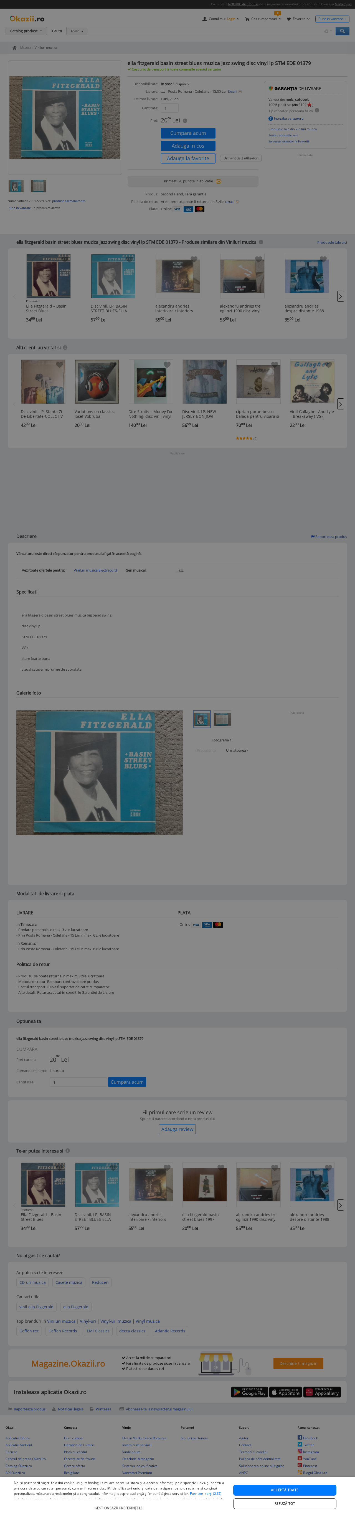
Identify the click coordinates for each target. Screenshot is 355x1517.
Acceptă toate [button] (284, 1490)
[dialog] (177, 1497)
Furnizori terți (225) (205, 1493)
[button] (119, 1505)
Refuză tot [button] (285, 1503)
